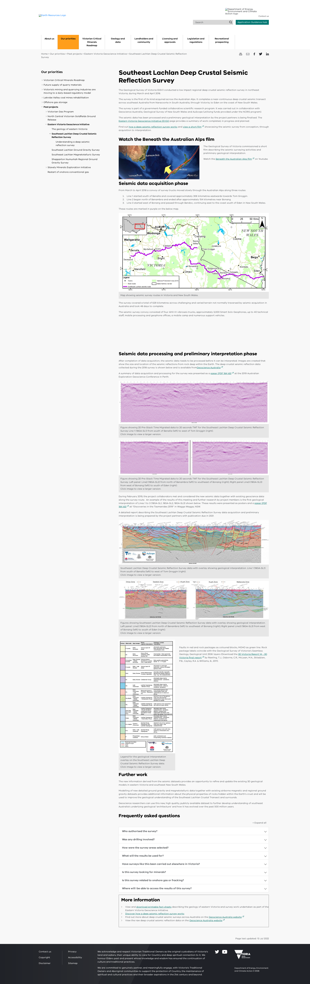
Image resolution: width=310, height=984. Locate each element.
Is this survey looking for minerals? (144, 872)
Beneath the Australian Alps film (234, 159)
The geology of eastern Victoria (69, 129)
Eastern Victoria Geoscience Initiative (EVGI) (144, 121)
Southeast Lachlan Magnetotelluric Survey (76, 154)
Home (44, 53)
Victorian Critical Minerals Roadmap (64, 80)
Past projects (74, 53)
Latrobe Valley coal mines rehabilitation (66, 97)
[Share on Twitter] (261, 53)
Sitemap (73, 963)
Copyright (44, 957)
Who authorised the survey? (139, 831)
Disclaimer (45, 963)
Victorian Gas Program (61, 111)
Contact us (263, 16)
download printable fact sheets (153, 906)
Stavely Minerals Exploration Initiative (69, 167)
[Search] (230, 22)
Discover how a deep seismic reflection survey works (154, 913)
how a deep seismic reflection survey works (153, 126)
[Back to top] (298, 880)
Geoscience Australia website (225, 917)
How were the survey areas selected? (145, 847)
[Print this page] (241, 53)
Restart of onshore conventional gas (68, 172)
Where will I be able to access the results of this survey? (157, 888)
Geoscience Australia (209, 367)
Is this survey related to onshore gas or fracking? (153, 880)
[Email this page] (248, 53)
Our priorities (57, 53)
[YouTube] (224, 952)
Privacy (72, 951)
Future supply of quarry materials (63, 84)
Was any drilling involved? (138, 839)
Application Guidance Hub (252, 22)
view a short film (192, 126)
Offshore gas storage (55, 102)
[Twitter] (217, 951)
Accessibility (75, 957)
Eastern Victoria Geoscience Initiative (105, 53)
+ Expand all (259, 822)
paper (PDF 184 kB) (221, 373)
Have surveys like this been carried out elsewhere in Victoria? (161, 864)
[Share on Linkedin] (267, 53)
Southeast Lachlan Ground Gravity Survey (76, 149)
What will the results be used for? (143, 856)
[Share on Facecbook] (254, 53)
